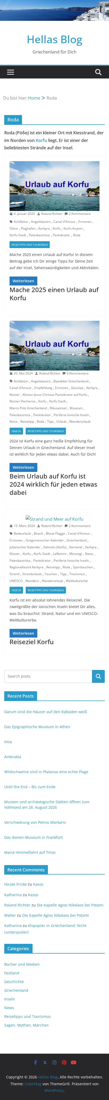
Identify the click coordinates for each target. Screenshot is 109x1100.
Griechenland (77, 540)
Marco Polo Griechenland (28, 408)
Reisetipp (27, 421)
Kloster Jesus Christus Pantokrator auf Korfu (55, 394)
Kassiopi (77, 388)
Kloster (15, 394)
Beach (38, 533)
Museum (76, 408)
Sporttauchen (83, 567)
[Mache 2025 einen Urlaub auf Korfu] (54, 186)
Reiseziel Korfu (32, 641)
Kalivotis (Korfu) (54, 547)
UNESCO (16, 581)
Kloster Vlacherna (22, 401)
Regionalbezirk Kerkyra (26, 567)
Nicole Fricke (15, 884)
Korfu (41, 140)
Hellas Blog (54, 39)
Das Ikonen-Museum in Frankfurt (33, 837)
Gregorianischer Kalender (45, 540)
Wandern (32, 581)
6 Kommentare (78, 373)
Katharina (13, 894)
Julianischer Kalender (25, 547)
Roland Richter (51, 213)
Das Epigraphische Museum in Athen (37, 726)
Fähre (14, 228)
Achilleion (21, 221)
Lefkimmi (59, 553)
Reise (13, 421)
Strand (14, 574)
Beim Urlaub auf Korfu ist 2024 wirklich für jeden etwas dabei (53, 484)
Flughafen (28, 228)
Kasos (38, 884)
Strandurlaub (32, 574)
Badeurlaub (22, 533)
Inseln (16, 431)
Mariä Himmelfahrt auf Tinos (30, 852)
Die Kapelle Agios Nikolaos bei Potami (70, 904)
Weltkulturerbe (77, 581)
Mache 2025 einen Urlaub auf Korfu (54, 293)
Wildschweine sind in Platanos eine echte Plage (46, 771)
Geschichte (14, 981)
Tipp (50, 421)
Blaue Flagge (55, 533)
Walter (10, 915)
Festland (11, 972)
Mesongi (75, 553)
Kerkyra (44, 228)
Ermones (85, 221)
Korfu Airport (73, 228)
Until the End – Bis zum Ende (30, 786)
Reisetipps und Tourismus (30, 244)
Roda (76, 235)
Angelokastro (41, 221)
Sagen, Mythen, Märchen (26, 1025)
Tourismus (77, 574)
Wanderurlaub (79, 421)
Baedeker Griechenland (70, 381)
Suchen (98, 676)
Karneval (75, 547)
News (9, 1007)
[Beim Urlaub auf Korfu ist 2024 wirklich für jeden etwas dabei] (54, 346)
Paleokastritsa (39, 235)
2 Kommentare (80, 213)
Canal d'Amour (64, 221)
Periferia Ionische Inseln (71, 415)
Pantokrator (61, 235)
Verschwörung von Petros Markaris (35, 822)
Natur (89, 553)
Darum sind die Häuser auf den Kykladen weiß (45, 711)
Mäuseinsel (58, 408)
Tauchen (50, 574)
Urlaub (61, 421)
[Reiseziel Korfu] (54, 519)
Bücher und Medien (22, 964)
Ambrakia (12, 756)
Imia (8, 741)
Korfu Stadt (18, 235)
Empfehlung (43, 388)
